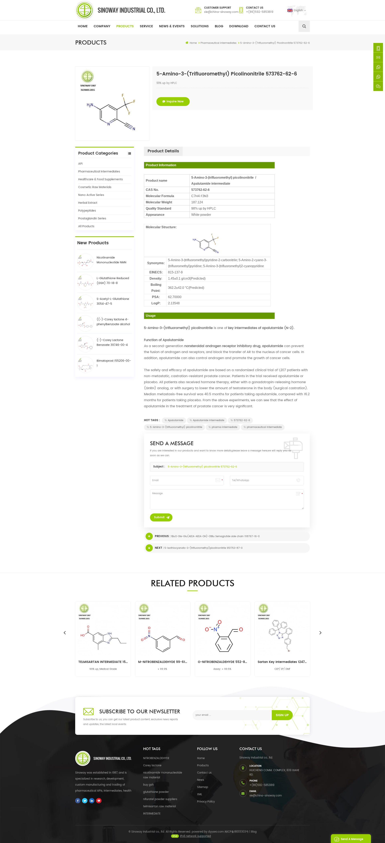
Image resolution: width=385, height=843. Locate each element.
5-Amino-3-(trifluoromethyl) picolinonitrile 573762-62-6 (202, 467)
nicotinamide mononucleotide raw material (162, 775)
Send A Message (352, 839)
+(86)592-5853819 (259, 12)
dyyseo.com (216, 832)
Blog (219, 26)
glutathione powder (156, 792)
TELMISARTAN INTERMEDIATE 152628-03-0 (103, 662)
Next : (159, 548)
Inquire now (175, 101)
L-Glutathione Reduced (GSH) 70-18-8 (113, 280)
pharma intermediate (224, 427)
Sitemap (202, 787)
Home (83, 26)
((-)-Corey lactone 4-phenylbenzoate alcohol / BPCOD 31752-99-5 (113, 322)
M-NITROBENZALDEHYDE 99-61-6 (162, 662)
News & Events (172, 26)
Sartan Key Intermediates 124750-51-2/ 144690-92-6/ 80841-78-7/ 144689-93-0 (282, 662)
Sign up (282, 715)
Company (102, 26)
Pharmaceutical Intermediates (99, 171)
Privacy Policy (206, 802)
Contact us (204, 773)
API (80, 163)
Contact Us (264, 26)
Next (320, 632)
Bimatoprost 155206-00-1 (114, 363)
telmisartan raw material (159, 806)
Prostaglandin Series (92, 218)
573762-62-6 (242, 420)
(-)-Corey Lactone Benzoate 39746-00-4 (112, 342)
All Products (86, 226)
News (200, 780)
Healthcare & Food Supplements (100, 179)
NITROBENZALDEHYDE (156, 758)
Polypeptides (87, 210)
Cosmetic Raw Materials (94, 187)
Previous (64, 632)
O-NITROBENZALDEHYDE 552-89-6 (222, 662)
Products (125, 26)
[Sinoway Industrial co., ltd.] (120, 10)
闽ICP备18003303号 (237, 832)
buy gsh (148, 785)
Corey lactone (152, 766)
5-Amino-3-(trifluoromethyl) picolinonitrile (176, 427)
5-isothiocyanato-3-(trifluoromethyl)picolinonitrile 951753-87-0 (203, 548)
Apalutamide (175, 420)
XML (199, 794)
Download (238, 26)
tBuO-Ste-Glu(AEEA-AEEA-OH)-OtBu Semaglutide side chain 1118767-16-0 (215, 536)
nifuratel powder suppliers (160, 799)
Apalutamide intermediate (208, 420)
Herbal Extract (87, 203)
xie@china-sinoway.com (221, 12)
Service (146, 26)
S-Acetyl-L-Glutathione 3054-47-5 (113, 301)
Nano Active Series (91, 195)
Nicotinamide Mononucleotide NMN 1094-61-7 (111, 260)
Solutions (200, 26)
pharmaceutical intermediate (264, 427)
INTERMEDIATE (152, 814)
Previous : (162, 536)
